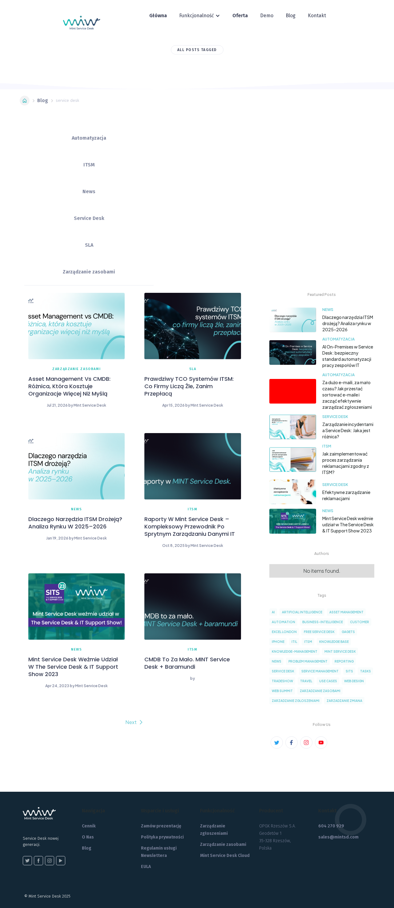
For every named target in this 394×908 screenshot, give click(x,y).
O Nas (88, 837)
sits (349, 671)
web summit (282, 691)
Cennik (89, 826)
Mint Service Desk (340, 651)
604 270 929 (331, 826)
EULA (146, 866)
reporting (344, 661)
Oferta (240, 15)
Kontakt (317, 15)
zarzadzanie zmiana (344, 701)
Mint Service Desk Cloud (225, 855)
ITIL (294, 641)
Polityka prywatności (162, 837)
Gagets (348, 632)
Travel (306, 681)
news (276, 661)
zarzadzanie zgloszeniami (296, 701)
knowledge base (334, 641)
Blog (291, 15)
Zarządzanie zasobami (223, 844)
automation (283, 622)
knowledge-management (294, 651)
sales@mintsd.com (338, 837)
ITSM (308, 641)
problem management (308, 661)
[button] (199, 15)
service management (320, 671)
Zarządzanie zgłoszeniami (214, 829)
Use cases (328, 681)
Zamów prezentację (161, 826)
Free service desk (319, 632)
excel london (284, 632)
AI (273, 612)
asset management (346, 612)
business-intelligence (322, 622)
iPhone (278, 641)
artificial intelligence (302, 612)
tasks (365, 671)
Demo (266, 15)
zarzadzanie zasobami (320, 691)
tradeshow (282, 681)
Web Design (354, 681)
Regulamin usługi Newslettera (159, 852)
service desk (283, 671)
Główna (158, 15)
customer (359, 622)
